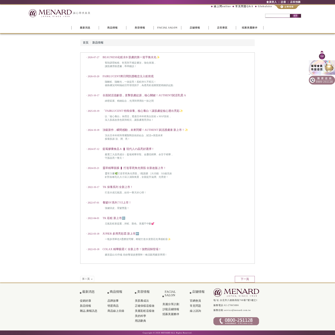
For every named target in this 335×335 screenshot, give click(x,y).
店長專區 (222, 27)
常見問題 (195, 305)
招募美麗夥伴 (250, 27)
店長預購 (295, 2)
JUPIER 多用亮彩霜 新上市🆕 (121, 233)
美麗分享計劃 (170, 304)
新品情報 (97, 42)
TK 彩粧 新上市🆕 (114, 218)
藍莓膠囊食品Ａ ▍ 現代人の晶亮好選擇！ (128, 148)
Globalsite (265, 6)
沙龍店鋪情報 (170, 309)
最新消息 (85, 27)
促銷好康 (85, 300)
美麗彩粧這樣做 (144, 310)
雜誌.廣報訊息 (88, 310)
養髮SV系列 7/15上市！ (117, 202)
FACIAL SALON (167, 27)
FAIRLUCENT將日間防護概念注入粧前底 (128, 76)
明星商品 (113, 305)
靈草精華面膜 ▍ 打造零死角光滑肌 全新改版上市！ (134, 167)
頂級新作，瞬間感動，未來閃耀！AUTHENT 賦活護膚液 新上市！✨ (145, 129)
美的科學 (140, 315)
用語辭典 (140, 320)
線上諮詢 (195, 310)
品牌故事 (113, 300)
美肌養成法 (142, 300)
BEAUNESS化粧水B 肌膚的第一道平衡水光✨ (131, 57)
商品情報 (112, 27)
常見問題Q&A (244, 6)
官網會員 (195, 300)
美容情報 (140, 27)
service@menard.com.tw (237, 310)
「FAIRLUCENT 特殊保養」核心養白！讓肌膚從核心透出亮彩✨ (143, 110)
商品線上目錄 (115, 310)
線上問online (222, 6)
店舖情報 (195, 27)
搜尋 (295, 15)
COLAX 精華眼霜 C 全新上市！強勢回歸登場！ (132, 249)
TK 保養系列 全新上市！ (118, 186)
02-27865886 (231, 305)
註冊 (283, 2)
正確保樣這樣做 (144, 305)
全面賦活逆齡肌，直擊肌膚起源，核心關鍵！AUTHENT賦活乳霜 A (144, 95)
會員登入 (271, 2)
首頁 (85, 42)
